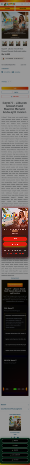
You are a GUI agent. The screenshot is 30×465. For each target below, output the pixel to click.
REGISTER (15, 244)
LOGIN (15, 238)
